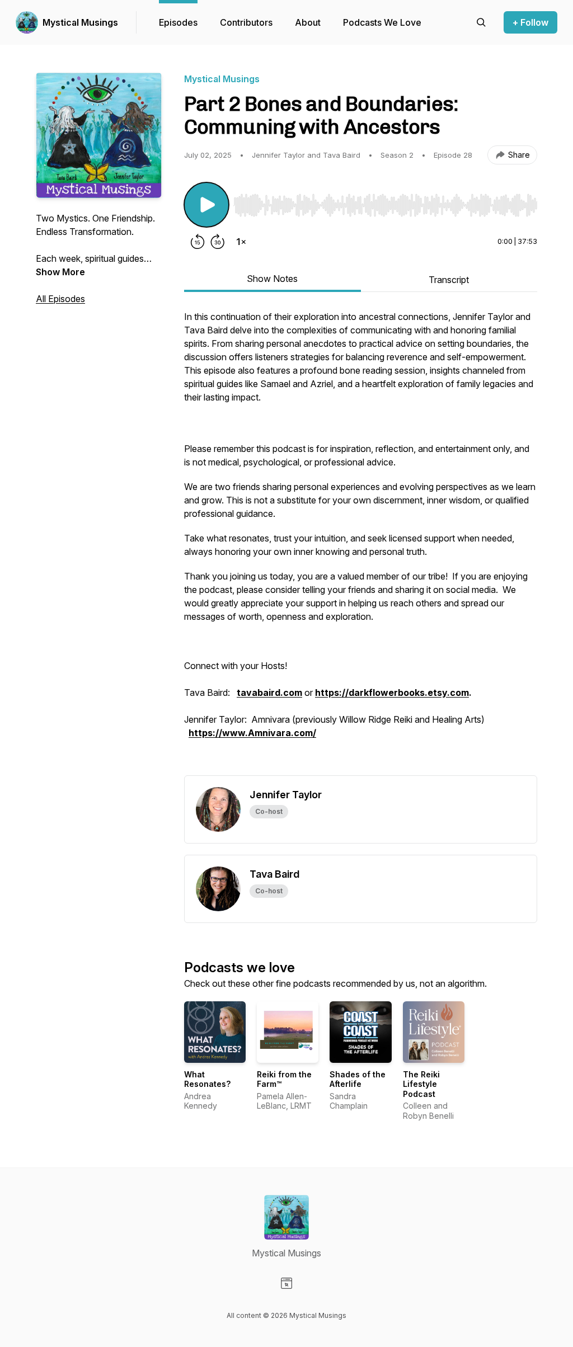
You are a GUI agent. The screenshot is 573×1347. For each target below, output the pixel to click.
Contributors (246, 22)
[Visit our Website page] (286, 1283)
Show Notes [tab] (272, 278)
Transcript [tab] (449, 279)
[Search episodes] (481, 22)
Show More (60, 271)
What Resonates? (207, 1079)
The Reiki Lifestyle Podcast (421, 1084)
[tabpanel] (360, 542)
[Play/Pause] (206, 204)
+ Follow (530, 22)
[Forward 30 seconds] (218, 241)
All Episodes (60, 298)
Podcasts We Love (382, 22)
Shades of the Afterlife (358, 1079)
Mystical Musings (80, 22)
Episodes (178, 22)
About (308, 22)
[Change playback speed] (241, 241)
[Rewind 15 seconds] (197, 241)
